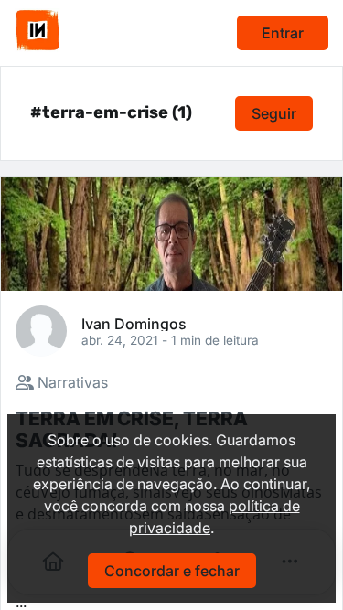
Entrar (283, 33)
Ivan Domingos (134, 323)
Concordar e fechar (172, 571)
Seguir (274, 113)
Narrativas (71, 382)
